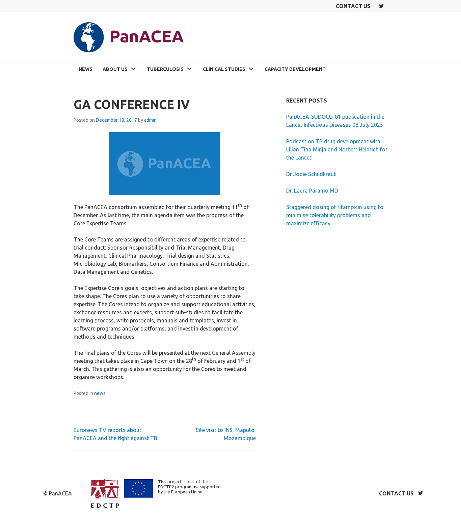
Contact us (353, 6)
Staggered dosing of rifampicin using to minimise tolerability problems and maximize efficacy (334, 215)
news (100, 393)
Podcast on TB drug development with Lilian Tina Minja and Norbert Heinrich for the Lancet (336, 149)
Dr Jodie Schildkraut (311, 174)
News (85, 69)
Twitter (381, 6)
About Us (115, 69)
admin (150, 120)
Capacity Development (295, 69)
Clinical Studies (224, 69)
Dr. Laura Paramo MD (312, 191)
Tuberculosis (165, 69)
